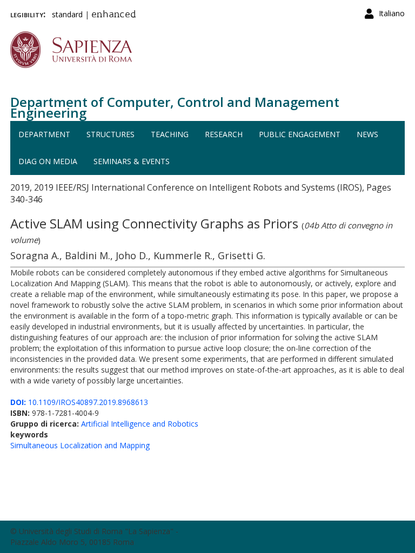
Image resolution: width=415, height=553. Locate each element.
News (367, 134)
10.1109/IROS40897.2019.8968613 (79, 402)
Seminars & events (131, 161)
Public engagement (299, 134)
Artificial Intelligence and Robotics (139, 424)
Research (224, 134)
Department (44, 134)
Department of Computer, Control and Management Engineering (174, 107)
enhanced (113, 15)
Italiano (392, 13)
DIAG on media (47, 161)
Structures (110, 134)
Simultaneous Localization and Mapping (80, 445)
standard (67, 14)
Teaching (170, 134)
